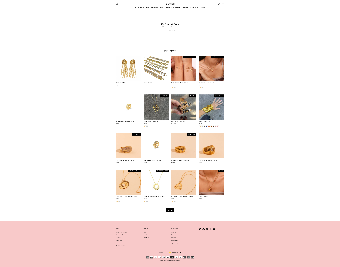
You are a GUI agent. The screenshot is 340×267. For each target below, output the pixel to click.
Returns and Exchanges (121, 234)
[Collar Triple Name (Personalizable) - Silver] (119, 201)
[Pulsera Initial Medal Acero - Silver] (174, 87)
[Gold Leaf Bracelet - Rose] (215, 126)
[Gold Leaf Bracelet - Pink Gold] (218, 126)
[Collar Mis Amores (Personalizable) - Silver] (174, 201)
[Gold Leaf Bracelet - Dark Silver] (204, 126)
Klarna (117, 243)
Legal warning (174, 243)
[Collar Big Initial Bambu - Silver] (147, 126)
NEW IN (137, 7)
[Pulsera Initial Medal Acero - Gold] (172, 87)
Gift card (173, 237)
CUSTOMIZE (154, 7)
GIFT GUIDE (195, 7)
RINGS (161, 7)
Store (145, 232)
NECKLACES (169, 7)
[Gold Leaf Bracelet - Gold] (200, 126)
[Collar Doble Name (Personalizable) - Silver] (147, 201)
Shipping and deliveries (121, 232)
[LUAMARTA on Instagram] (207, 229)
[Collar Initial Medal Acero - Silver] (202, 87)
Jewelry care (119, 240)
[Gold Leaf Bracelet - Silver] (202, 126)
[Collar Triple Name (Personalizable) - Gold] (117, 201)
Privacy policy (174, 240)
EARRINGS (178, 7)
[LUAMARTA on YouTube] (214, 229)
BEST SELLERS (144, 7)
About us (173, 232)
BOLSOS (203, 7)
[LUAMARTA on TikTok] (210, 229)
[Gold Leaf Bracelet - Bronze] (209, 126)
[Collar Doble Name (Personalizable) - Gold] (145, 201)
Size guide (118, 237)
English (161, 252)
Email (145, 234)
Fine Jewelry (174, 234)
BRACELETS (186, 7)
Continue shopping (170, 30)
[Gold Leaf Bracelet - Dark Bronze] (211, 126)
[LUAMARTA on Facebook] (200, 229)
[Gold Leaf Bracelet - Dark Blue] (207, 126)
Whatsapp (146, 237)
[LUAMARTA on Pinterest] (203, 229)
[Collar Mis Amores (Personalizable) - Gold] (172, 201)
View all (170, 210)
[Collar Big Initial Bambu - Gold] (145, 126)
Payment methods (120, 245)
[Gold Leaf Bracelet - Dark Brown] (213, 126)
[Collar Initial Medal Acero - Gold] (200, 87)
